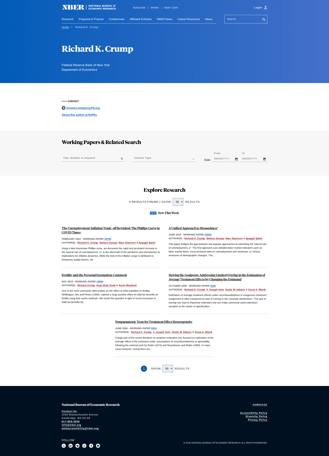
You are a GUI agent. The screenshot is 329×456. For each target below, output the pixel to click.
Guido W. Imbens (235, 289)
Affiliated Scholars (141, 19)
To (246, 153)
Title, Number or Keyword (79, 158)
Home (65, 27)
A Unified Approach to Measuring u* (193, 228)
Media (155, 7)
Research (68, 19)
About (208, 19)
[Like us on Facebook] (91, 446)
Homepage (260, 404)
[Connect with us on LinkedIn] (71, 446)
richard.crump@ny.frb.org (83, 108)
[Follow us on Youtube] (98, 446)
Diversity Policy (256, 416)
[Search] (264, 19)
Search (231, 19)
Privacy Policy (257, 419)
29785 (107, 239)
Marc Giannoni (127, 242)
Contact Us (69, 411)
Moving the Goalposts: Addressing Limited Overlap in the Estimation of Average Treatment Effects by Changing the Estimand (217, 277)
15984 (99, 281)
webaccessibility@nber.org (80, 428)
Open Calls (171, 7)
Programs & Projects (91, 19)
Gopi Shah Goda (106, 285)
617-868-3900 (71, 421)
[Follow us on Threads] (84, 446)
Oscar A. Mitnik (257, 289)
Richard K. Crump (87, 242)
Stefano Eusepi (108, 242)
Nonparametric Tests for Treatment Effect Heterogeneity (153, 322)
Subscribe (139, 7)
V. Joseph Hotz (215, 289)
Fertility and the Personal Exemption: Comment (94, 275)
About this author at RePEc (79, 114)
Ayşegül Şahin (147, 242)
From (220, 153)
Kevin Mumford (128, 285)
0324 (154, 328)
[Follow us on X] (64, 446)
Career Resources (189, 19)
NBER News (164, 19)
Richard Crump (86, 285)
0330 (213, 285)
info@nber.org (71, 424)
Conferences (116, 19)
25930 (208, 234)
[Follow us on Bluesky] (77, 446)
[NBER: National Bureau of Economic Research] (92, 9)
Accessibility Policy (253, 412)
